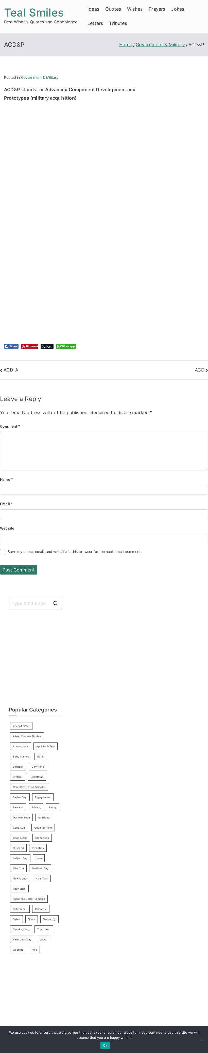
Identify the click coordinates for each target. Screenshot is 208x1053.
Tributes (118, 23)
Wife (34, 949)
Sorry (31, 919)
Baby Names (21, 756)
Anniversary (20, 746)
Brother (18, 776)
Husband (18, 847)
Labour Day (20, 858)
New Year (42, 878)
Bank (40, 756)
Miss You (18, 868)
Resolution (19, 888)
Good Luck (19, 827)
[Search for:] (35, 603)
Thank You (43, 929)
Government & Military (40, 77)
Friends (36, 807)
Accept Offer (21, 725)
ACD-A (11, 370)
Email (6, 504)
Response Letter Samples (29, 898)
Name (6, 479)
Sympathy (49, 919)
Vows (43, 939)
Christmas (37, 776)
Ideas (93, 9)
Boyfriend (38, 766)
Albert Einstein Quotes (27, 736)
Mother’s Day (40, 868)
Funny (53, 807)
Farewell (18, 807)
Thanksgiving (21, 929)
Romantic (41, 908)
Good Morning (43, 827)
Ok (105, 1045)
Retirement (20, 908)
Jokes (177, 9)
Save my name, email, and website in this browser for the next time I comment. (75, 551)
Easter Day (20, 797)
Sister (16, 919)
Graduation (42, 837)
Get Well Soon (21, 817)
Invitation (38, 847)
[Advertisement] (70, 137)
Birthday (18, 766)
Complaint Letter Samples (29, 786)
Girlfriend (43, 817)
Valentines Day (22, 939)
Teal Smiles (34, 12)
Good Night (20, 837)
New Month (20, 878)
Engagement (43, 797)
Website (7, 528)
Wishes (135, 9)
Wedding (18, 949)
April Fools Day (45, 746)
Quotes (113, 9)
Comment (10, 426)
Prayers (157, 9)
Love (39, 858)
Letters (95, 23)
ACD (199, 370)
